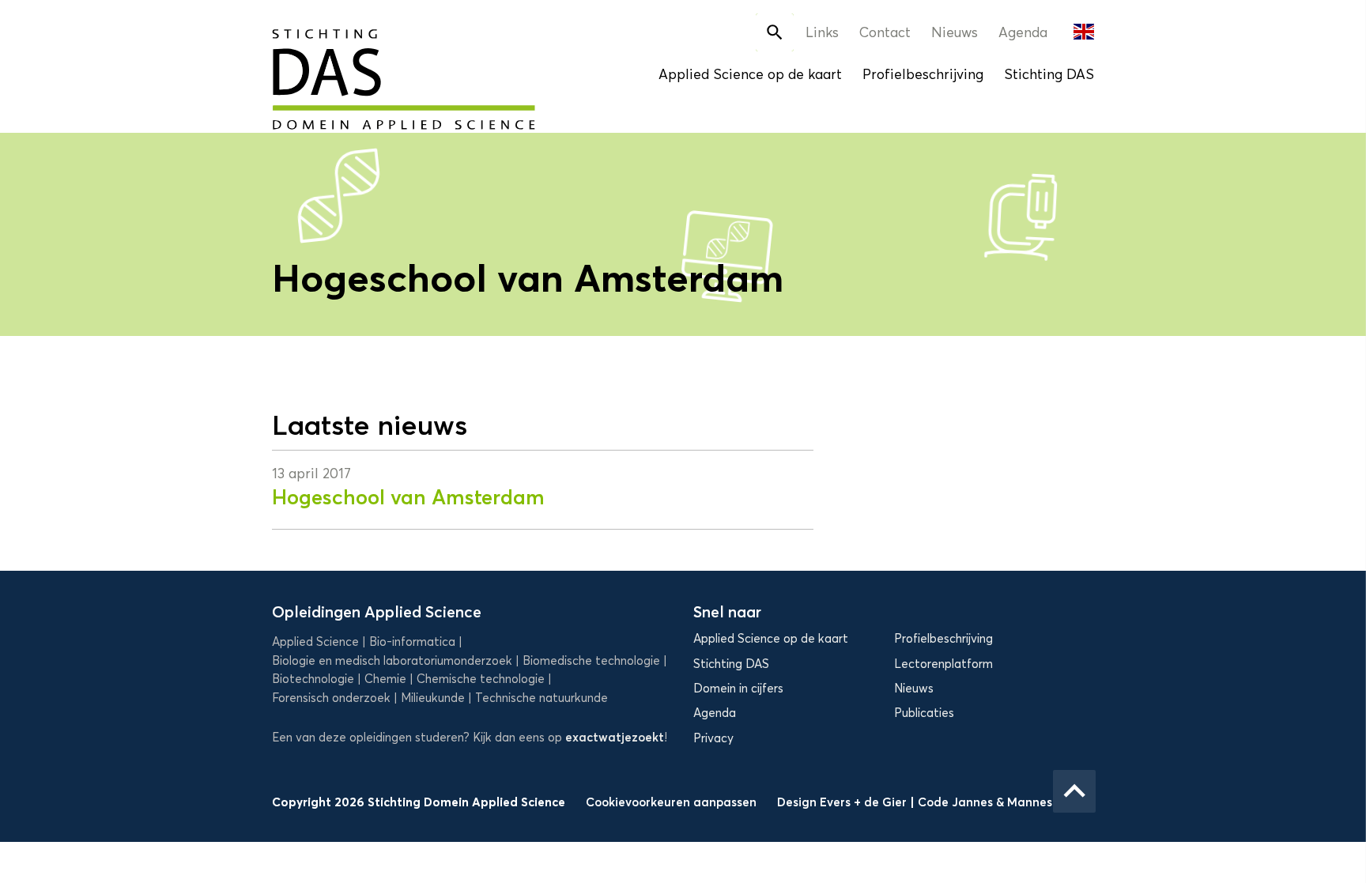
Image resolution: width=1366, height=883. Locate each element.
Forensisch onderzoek (331, 698)
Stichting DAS (1049, 74)
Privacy (713, 738)
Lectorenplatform (943, 664)
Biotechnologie (313, 679)
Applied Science (315, 642)
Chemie (385, 679)
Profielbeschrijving (922, 74)
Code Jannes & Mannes (985, 801)
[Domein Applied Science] (351, 68)
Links (822, 32)
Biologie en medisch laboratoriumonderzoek (392, 661)
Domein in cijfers (738, 688)
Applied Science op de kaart (750, 74)
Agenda (1022, 32)
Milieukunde (433, 698)
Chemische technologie (481, 679)
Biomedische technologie (591, 661)
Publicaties (924, 713)
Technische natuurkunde (541, 698)
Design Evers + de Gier (843, 801)
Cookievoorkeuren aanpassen (671, 801)
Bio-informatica (412, 642)
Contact (885, 32)
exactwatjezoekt (614, 737)
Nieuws (954, 32)
